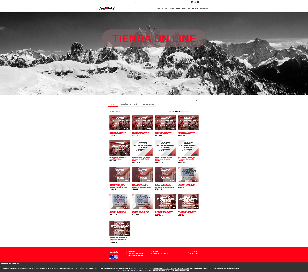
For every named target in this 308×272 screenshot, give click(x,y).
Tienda (184, 8)
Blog (189, 8)
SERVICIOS (164, 8)
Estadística (141, 270)
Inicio (158, 8)
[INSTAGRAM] (195, 253)
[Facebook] (191, 2)
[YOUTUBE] (197, 253)
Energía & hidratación (129, 104)
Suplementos (148, 104)
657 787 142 (125, 2)
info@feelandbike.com (139, 2)
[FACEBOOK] (192, 253)
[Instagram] (195, 2)
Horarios (171, 8)
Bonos (113, 104)
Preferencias (131, 270)
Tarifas (178, 8)
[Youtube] (198, 2)
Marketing (149, 270)
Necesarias (123, 270)
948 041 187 (113, 2)
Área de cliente (204, 8)
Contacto (195, 8)
